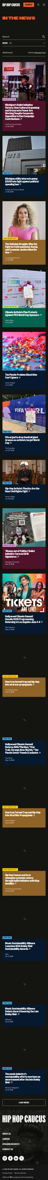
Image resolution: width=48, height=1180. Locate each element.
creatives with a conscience (23, 1177)
